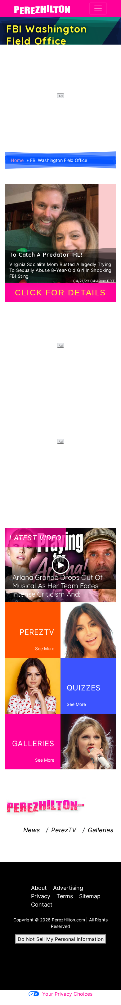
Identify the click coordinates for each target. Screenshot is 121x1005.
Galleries (100, 830)
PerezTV (63, 830)
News (31, 830)
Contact (41, 904)
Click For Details (60, 292)
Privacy (40, 896)
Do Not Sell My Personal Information (61, 939)
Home (17, 160)
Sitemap (90, 896)
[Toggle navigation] (98, 8)
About (39, 888)
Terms (64, 896)
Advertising (68, 888)
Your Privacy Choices (67, 994)
